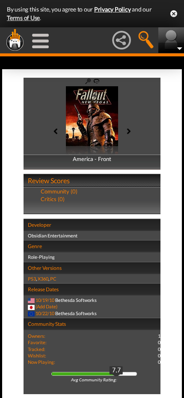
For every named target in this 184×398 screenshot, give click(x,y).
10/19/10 (45, 300)
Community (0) (59, 191)
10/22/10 (45, 313)
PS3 (32, 278)
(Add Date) (46, 306)
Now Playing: (41, 362)
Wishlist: (37, 355)
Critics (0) (53, 199)
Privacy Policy (112, 9)
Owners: (36, 336)
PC (53, 278)
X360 (43, 278)
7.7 (116, 370)
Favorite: (37, 342)
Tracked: (36, 349)
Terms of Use (23, 17)
